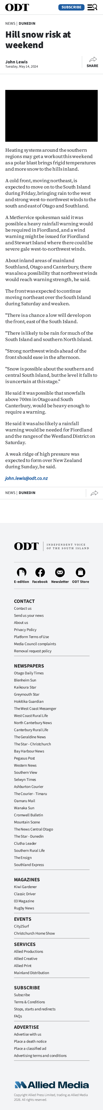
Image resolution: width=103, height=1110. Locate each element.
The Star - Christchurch (32, 744)
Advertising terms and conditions (40, 1055)
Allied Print (22, 966)
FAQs (18, 1016)
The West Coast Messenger (35, 708)
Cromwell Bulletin (28, 815)
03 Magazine (24, 901)
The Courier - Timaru (30, 794)
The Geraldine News (30, 737)
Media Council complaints (35, 644)
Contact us (22, 608)
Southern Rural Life (29, 850)
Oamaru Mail (24, 801)
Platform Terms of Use (31, 637)
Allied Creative (25, 958)
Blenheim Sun (25, 680)
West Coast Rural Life (31, 716)
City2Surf (21, 926)
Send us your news (28, 615)
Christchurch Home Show (34, 933)
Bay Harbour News (29, 751)
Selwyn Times (25, 779)
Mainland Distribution (31, 973)
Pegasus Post (24, 758)
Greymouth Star (26, 694)
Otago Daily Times (28, 673)
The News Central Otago (33, 829)
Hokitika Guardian (28, 701)
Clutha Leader (25, 843)
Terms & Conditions (29, 1002)
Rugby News (24, 908)
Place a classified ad (30, 1048)
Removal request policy (33, 651)
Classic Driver (25, 894)
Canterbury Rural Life (31, 730)
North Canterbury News (33, 723)
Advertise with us (27, 1034)
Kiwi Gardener (25, 887)
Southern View (25, 772)
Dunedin (27, 23)
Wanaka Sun (24, 808)
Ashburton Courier (28, 787)
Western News (25, 765)
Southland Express (29, 865)
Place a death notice (30, 1041)
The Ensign (23, 857)
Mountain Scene (27, 822)
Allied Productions (28, 951)
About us (21, 622)
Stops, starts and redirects (34, 1009)
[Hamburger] (92, 7)
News (10, 23)
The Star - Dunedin (29, 836)
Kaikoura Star (25, 687)
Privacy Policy (25, 630)
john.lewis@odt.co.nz (26, 478)
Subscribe (71, 7)
